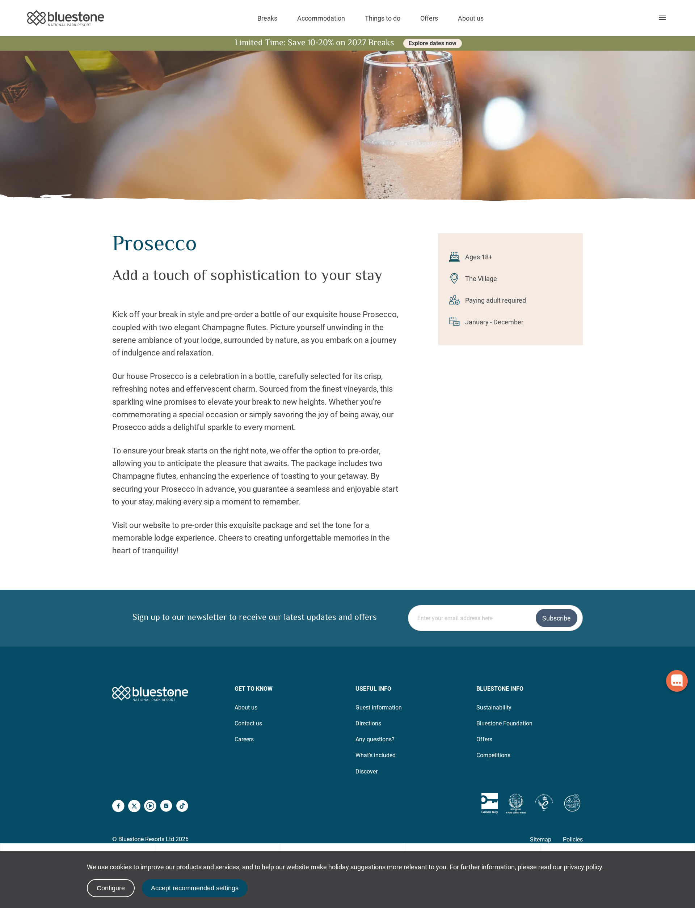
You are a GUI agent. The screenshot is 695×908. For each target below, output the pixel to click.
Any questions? (375, 739)
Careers (244, 739)
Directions (368, 723)
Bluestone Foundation (504, 723)
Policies (573, 839)
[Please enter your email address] (495, 618)
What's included (375, 755)
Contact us (248, 723)
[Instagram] (166, 807)
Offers (429, 18)
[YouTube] (150, 807)
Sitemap (540, 839)
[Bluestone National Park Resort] (65, 18)
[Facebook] (118, 807)
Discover (366, 771)
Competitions (493, 755)
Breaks (267, 18)
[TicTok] (182, 807)
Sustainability (493, 707)
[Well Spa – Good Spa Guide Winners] (572, 803)
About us (471, 18)
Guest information (378, 707)
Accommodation (321, 18)
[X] (134, 807)
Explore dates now (432, 43)
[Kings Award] (544, 803)
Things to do (382, 18)
